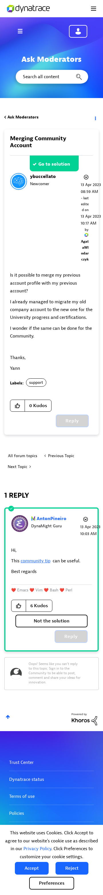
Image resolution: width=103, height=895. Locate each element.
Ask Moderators (23, 117)
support (36, 382)
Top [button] (8, 717)
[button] (32, 868)
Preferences (51, 883)
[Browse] (23, 31)
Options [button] (95, 117)
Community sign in (78, 31)
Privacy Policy (37, 849)
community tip (35, 561)
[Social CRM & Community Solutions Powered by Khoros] (84, 718)
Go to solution (54, 164)
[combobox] (51, 77)
